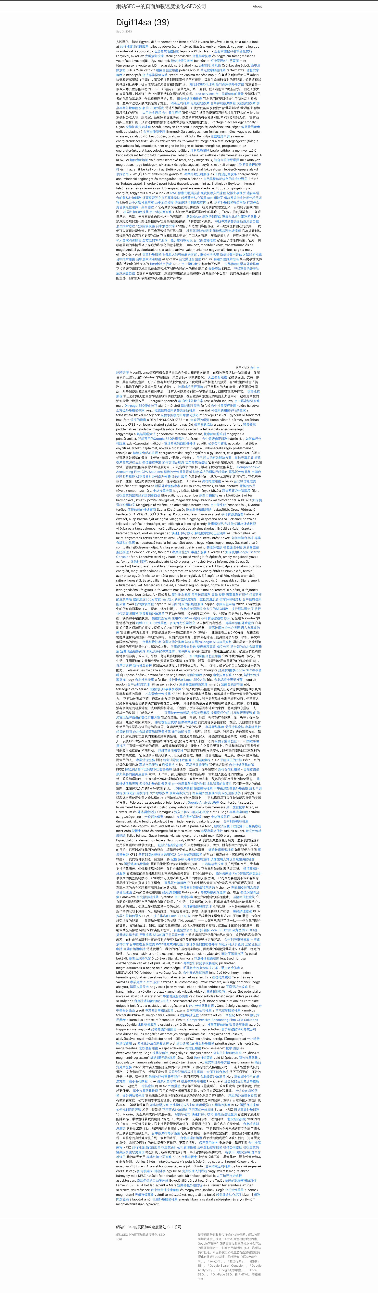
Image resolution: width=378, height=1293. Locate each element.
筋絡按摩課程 (216, 991)
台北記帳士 (189, 1157)
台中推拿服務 (125, 259)
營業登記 (249, 424)
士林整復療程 (220, 817)
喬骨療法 (214, 268)
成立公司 (223, 646)
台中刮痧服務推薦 (237, 939)
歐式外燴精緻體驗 (198, 509)
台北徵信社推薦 (205, 240)
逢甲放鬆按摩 (182, 732)
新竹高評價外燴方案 (230, 84)
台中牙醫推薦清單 (141, 202)
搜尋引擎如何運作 (128, 916)
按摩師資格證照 (231, 599)
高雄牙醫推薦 (214, 727)
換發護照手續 (232, 547)
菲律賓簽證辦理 (232, 514)
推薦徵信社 (160, 1053)
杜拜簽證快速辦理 (199, 231)
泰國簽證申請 (220, 136)
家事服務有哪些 (237, 594)
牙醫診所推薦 (252, 254)
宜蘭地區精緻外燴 (133, 651)
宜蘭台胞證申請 (232, 684)
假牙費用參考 (250, 127)
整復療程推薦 (203, 788)
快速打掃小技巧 (182, 533)
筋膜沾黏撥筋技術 (170, 845)
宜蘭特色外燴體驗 (177, 713)
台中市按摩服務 (161, 212)
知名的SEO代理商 (202, 84)
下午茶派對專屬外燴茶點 (231, 788)
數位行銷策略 (203, 1058)
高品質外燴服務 (240, 472)
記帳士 (136, 831)
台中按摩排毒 (183, 897)
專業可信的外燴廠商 (240, 623)
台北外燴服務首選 (241, 765)
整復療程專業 (151, 462)
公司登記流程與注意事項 (186, 1072)
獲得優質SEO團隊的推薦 (213, 1105)
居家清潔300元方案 (147, 599)
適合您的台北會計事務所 (241, 1081)
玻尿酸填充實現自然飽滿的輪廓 (232, 859)
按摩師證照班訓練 (191, 387)
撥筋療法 (148, 1086)
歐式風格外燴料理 (243, 524)
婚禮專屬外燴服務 (164, 1029)
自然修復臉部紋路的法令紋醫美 (225, 179)
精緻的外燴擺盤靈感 (178, 472)
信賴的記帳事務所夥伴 (165, 689)
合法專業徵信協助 (166, 51)
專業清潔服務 (145, 760)
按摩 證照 (232, 1048)
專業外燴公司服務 (197, 174)
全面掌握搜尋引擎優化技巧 (233, 51)
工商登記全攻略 (226, 174)
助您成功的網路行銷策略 (203, 217)
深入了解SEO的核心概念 (191, 812)
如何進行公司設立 (182, 623)
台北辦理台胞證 (190, 259)
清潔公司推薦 (180, 103)
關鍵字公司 (183, 1114)
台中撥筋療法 (191, 264)
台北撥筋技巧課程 (183, 1105)
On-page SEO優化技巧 (140, 406)
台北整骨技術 (151, 642)
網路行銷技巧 (208, 495)
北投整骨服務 (147, 1024)
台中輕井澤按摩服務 (165, 1190)
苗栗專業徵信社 (196, 462)
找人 (227, 618)
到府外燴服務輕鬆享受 (230, 202)
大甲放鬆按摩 (160, 793)
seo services (205, 94)
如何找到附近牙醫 (128, 1109)
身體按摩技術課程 (139, 127)
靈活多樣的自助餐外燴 (180, 443)
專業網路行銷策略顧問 (190, 202)
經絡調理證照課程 (163, 1058)
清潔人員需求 (139, 987)
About (257, 6)
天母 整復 (218, 594)
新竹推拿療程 (181, 594)
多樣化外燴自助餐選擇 (155, 783)
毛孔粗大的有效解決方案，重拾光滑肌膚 (190, 254)
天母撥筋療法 (234, 727)
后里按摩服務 (201, 594)
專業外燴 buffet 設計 (145, 982)
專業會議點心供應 (175, 996)
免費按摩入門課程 (214, 193)
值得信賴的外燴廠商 (142, 509)
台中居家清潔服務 (148, 259)
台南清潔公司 (183, 930)
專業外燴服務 (151, 254)
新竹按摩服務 (248, 1058)
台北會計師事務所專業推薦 (152, 732)
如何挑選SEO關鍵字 (151, 1171)
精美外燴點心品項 (229, 1195)
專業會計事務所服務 (159, 1010)
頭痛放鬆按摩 (160, 1105)
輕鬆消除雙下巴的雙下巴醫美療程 (186, 760)
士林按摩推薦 (162, 491)
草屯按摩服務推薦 (213, 70)
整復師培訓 (215, 547)
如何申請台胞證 (161, 264)
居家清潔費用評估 (182, 793)
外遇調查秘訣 (146, 812)
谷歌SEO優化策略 (237, 1152)
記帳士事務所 (236, 193)
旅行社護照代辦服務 (134, 46)
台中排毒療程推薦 (224, 406)
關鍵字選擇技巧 (232, 954)
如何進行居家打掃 (136, 793)
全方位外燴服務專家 (130, 410)
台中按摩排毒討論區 (166, 1133)
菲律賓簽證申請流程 (227, 231)
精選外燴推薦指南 (226, 259)
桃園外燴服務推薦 (136, 212)
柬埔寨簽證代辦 (166, 722)
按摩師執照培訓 (215, 434)
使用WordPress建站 (186, 618)
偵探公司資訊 (217, 443)
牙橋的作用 (247, 486)
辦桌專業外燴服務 (194, 1081)
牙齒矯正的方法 (231, 760)
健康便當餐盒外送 (183, 646)
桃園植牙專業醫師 (243, 713)
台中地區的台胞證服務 (188, 604)
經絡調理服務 (171, 892)
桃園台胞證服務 (167, 70)
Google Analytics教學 (203, 802)
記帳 (174, 859)
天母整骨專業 (144, 1195)
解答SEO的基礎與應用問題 (157, 854)
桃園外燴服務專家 (167, 486)
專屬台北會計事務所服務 (239, 217)
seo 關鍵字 (215, 198)
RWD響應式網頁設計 (185, 193)
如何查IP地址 (139, 160)
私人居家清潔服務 (128, 240)
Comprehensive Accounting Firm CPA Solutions (222, 1020)
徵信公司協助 (232, 1147)
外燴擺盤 (174, 1086)
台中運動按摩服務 (210, 1147)
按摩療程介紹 (220, 713)
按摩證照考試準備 (189, 817)
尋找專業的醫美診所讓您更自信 (237, 221)
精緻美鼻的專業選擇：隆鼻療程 (168, 651)
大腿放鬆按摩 (155, 56)
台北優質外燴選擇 (212, 1076)
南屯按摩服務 (223, 675)
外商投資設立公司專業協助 (161, 198)
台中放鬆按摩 (165, 202)
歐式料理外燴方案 (191, 401)
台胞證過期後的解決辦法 (151, 1001)
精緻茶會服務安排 (170, 750)
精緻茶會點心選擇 (193, 198)
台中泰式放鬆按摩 (196, 972)
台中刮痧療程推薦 (235, 821)
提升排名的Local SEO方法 (187, 680)
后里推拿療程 (125, 226)
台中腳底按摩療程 (223, 103)
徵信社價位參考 (182, 61)
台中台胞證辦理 (139, 684)
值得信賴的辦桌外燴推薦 (241, 264)
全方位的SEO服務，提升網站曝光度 (167, 240)
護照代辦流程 (249, 1105)
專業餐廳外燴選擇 (152, 613)
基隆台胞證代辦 (140, 958)
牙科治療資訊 (199, 150)
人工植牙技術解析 (229, 1176)
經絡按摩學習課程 (221, 850)
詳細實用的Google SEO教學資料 (161, 439)
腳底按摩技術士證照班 (210, 533)
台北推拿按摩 (201, 56)
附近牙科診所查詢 (231, 944)
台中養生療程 (172, 113)
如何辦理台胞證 (173, 462)
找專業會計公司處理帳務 (153, 476)
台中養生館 (218, 505)
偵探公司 (122, 174)
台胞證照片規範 (210, 65)
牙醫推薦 (145, 935)
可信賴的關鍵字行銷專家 (228, 410)
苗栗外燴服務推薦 (189, 98)
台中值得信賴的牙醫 (229, 94)
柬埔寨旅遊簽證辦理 (193, 684)
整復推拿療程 (221, 977)
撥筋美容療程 (200, 713)
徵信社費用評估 (231, 254)
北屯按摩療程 (184, 788)
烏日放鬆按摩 (236, 807)
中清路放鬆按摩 (213, 864)
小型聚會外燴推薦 (158, 694)
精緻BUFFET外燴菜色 (152, 623)
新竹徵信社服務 (229, 769)
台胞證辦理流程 (191, 609)
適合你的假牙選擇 (226, 160)
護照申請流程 (189, 1015)
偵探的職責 (138, 420)
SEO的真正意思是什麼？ (170, 935)
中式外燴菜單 (234, 1190)
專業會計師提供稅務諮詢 (197, 887)
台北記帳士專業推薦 (228, 680)
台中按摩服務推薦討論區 (189, 783)
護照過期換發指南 (136, 864)
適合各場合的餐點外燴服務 (195, 1043)
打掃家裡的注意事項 (224, 61)
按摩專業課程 (188, 722)
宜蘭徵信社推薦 (173, 642)
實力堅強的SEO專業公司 (238, 1029)
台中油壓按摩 (166, 226)
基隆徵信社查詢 (244, 897)
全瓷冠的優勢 (199, 420)
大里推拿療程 (152, 113)
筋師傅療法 (224, 873)
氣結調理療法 (190, 406)
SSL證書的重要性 (219, 783)
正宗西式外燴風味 (175, 1109)
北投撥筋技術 (145, 226)
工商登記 (228, 1015)
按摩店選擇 (124, 665)
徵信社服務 (179, 476)
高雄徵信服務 (211, 481)
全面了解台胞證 (226, 741)
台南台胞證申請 (154, 131)
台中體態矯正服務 (215, 439)
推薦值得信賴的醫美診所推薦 (175, 410)
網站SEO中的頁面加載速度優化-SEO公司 (161, 6)
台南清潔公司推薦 (199, 1010)
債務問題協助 (203, 424)
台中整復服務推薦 (143, 944)
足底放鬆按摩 (200, 103)
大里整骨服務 (218, 377)
